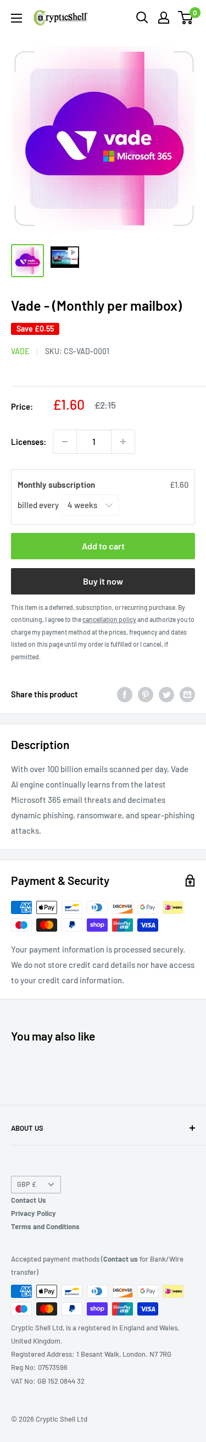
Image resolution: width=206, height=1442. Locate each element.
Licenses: (28, 442)
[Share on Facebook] (124, 694)
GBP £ (26, 1184)
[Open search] (142, 18)
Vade (20, 351)
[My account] (163, 18)
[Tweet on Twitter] (166, 694)
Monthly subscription (57, 484)
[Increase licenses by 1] (123, 441)
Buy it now (103, 581)
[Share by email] (187, 694)
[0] (186, 17)
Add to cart (103, 546)
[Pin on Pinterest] (145, 694)
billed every (39, 505)
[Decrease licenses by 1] (64, 441)
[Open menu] (16, 18)
